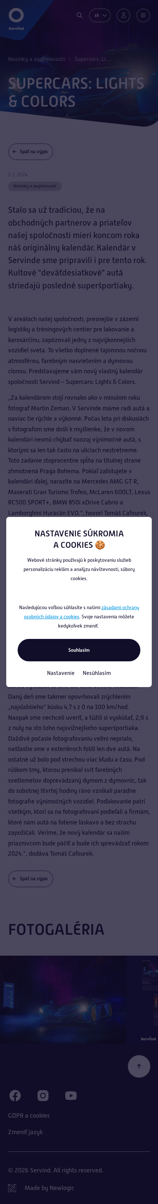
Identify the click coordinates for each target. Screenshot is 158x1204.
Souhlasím (79, 650)
